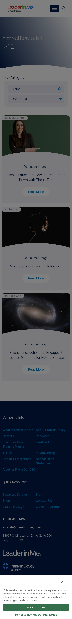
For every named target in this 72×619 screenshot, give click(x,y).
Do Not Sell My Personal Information (36, 615)
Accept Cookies (36, 607)
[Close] (62, 581)
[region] (36, 597)
